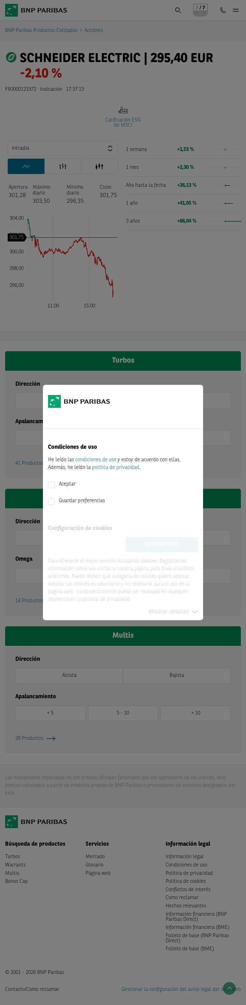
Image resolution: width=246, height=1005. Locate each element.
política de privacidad (115, 467)
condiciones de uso (95, 460)
